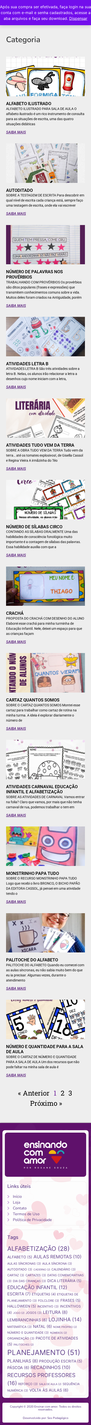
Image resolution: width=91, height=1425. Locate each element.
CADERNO (41, 1269)
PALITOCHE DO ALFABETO (32, 959)
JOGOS (34, 1313)
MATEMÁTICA (19, 1327)
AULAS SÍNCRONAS (24, 1263)
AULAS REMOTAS (57, 1257)
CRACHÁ (15, 613)
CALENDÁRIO (63, 1269)
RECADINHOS (50, 1367)
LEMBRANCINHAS (27, 1319)
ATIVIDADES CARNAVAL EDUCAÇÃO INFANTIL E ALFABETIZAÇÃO (42, 789)
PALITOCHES (24, 1344)
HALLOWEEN (21, 1306)
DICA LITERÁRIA (64, 1280)
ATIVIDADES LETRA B (27, 363)
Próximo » (46, 1103)
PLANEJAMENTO (43, 1352)
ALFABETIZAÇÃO (38, 1248)
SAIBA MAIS (16, 132)
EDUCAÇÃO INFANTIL (37, 1287)
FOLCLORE (48, 1300)
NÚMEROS (58, 1332)
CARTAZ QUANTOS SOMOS (32, 699)
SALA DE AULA (50, 1384)
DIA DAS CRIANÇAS (29, 1281)
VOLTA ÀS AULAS (48, 1390)
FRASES (70, 1300)
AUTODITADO (19, 190)
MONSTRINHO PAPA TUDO (32, 873)
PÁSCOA (18, 1367)
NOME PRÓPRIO (65, 1327)
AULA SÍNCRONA (57, 1263)
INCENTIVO (48, 1306)
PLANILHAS (22, 1360)
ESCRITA (19, 1294)
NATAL (42, 1326)
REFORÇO (28, 1384)
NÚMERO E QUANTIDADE (28, 1332)
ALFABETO (19, 1257)
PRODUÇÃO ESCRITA (60, 1361)
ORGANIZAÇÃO (20, 1338)
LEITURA (55, 1312)
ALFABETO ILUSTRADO (28, 103)
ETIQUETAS (44, 1294)
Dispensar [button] (78, 18)
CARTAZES (35, 1275)
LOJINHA (65, 1319)
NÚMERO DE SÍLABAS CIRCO (34, 526)
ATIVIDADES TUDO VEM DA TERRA (40, 445)
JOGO (19, 1313)
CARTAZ (15, 1275)
